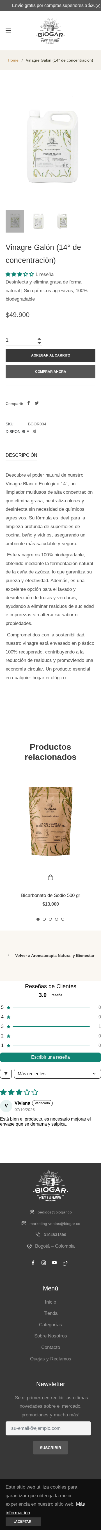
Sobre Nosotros (50, 1336)
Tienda (51, 1313)
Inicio (50, 1302)
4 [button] (56, 919)
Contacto (50, 1347)
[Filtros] (6, 1074)
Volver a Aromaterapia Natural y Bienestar (54, 955)
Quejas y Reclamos (50, 1359)
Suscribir (50, 1447)
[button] (20, 274)
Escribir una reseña (50, 1057)
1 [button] (38, 919)
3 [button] (50, 919)
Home (13, 60)
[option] (50, 846)
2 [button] (44, 919)
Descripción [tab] (21, 455)
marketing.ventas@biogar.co (54, 1223)
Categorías (50, 1324)
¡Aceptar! (23, 1522)
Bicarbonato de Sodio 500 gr (50, 895)
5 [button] (62, 919)
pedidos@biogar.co (55, 1212)
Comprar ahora (50, 372)
